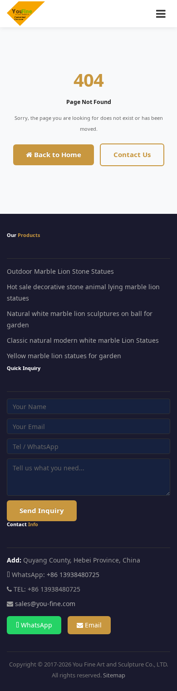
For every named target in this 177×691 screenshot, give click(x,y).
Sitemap (114, 675)
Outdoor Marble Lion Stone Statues (60, 271)
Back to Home (56, 154)
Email (92, 625)
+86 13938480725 (73, 574)
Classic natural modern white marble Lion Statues (83, 340)
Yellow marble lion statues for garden (64, 355)
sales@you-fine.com (45, 603)
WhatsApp (35, 625)
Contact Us (132, 154)
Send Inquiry (42, 510)
